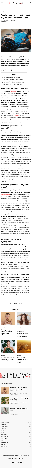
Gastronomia (4, 426)
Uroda (3, 11)
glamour (17, 115)
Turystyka (4, 438)
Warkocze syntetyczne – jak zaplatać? (12, 79)
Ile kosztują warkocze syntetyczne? (12, 84)
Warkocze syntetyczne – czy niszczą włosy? (14, 81)
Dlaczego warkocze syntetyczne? (11, 77)
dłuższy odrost (5, 194)
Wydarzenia (4, 442)
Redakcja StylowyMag (9, 20)
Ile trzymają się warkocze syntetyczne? (13, 82)
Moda (2, 432)
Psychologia (4, 436)
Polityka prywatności (17, 462)
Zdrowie (3, 444)
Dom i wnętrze (5, 422)
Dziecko (3, 424)
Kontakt (21, 458)
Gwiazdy (3, 428)
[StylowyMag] (16, 3)
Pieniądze (3, 434)
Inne (2, 430)
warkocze (13, 91)
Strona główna (12, 458)
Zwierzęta (4, 446)
